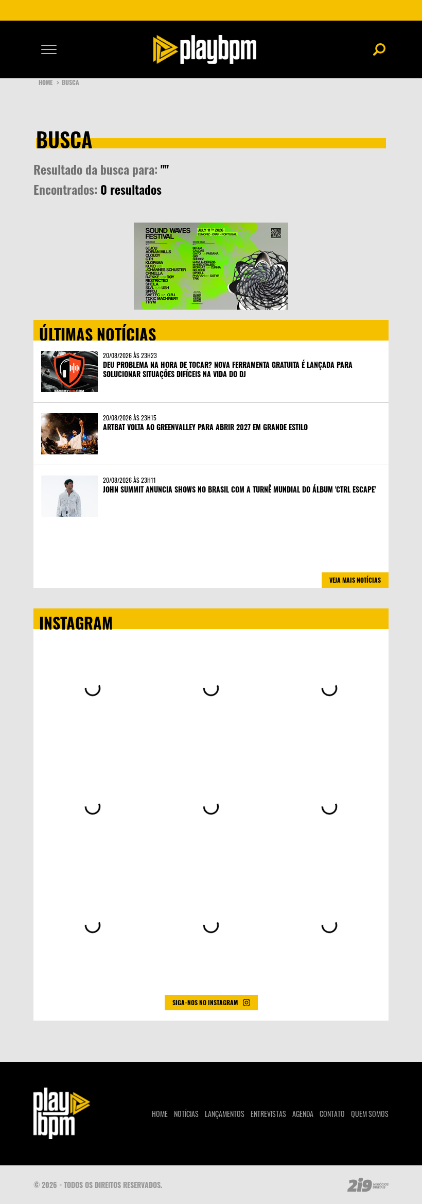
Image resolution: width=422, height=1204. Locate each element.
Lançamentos (224, 1113)
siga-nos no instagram (205, 1002)
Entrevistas (268, 1113)
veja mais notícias (355, 579)
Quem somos (370, 1113)
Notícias (186, 1113)
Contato (332, 1113)
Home (49, 82)
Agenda (302, 1113)
